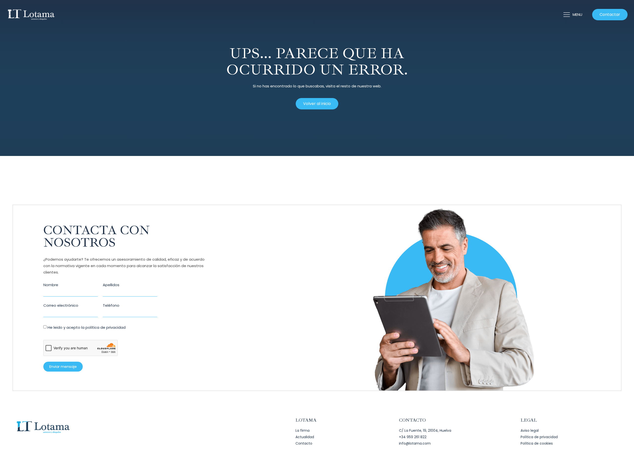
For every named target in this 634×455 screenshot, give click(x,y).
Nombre (50, 285)
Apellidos (111, 285)
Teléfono (111, 305)
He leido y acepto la (87, 327)
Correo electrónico (60, 305)
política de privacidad (105, 327)
